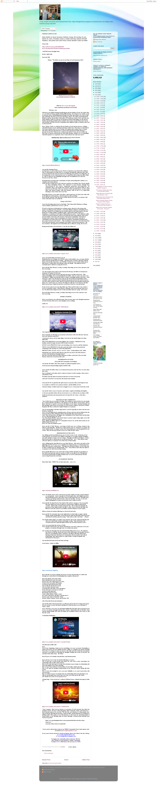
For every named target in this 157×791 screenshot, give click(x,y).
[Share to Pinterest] (75, 747)
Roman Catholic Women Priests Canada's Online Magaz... (104, 201)
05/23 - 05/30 (100, 163)
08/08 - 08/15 (100, 139)
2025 (96, 86)
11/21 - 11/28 (99, 107)
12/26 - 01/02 (100, 96)
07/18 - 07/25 (100, 146)
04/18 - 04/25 (100, 174)
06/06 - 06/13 (100, 159)
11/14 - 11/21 (99, 109)
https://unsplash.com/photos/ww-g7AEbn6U (66, 97)
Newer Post (46, 760)
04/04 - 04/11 (99, 178)
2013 (96, 248)
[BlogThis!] (71, 747)
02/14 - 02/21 (100, 218)
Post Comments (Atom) (55, 763)
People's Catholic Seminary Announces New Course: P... (104, 204)
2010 (96, 255)
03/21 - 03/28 (100, 182)
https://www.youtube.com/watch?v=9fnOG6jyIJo (55, 307)
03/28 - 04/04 (100, 180)
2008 (96, 259)
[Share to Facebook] (74, 747)
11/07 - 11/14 (99, 111)
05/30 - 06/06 (100, 161)
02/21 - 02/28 (100, 215)
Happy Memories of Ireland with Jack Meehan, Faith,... (104, 194)
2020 (96, 233)
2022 (96, 92)
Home (66, 760)
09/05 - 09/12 (100, 131)
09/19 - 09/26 (100, 126)
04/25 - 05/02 (100, 171)
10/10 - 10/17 (100, 120)
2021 (96, 94)
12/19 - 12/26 (100, 98)
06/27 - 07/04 (100, 152)
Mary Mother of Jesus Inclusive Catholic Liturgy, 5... (104, 187)
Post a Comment (48, 753)
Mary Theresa (98, 41)
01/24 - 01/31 (100, 224)
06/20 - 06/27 (100, 154)
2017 (96, 240)
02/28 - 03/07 (100, 213)
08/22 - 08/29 (100, 135)
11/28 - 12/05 (99, 105)
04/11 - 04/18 (99, 176)
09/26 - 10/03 (100, 124)
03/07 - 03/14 (100, 211)
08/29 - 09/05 (100, 133)
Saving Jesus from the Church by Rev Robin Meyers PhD (104, 197)
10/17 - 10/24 (100, 118)
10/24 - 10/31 (100, 116)
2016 (96, 242)
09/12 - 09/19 (100, 128)
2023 (96, 90)
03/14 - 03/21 (100, 184)
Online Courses (97, 71)
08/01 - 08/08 (100, 141)
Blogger (95, 778)
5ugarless (83, 778)
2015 (96, 244)
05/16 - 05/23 (100, 165)
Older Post (86, 760)
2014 (96, 246)
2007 (96, 261)
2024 (96, 88)
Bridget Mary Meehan (100, 39)
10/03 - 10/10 (100, 122)
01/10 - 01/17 (100, 228)
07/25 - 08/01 (100, 144)
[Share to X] (72, 747)
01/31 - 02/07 (100, 222)
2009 (96, 257)
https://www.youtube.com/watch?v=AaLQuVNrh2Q (56, 642)
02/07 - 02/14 (100, 220)
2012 (96, 250)
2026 (96, 84)
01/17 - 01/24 (100, 226)
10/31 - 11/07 (99, 113)
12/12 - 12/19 (100, 100)
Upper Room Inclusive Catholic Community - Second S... (104, 208)
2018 (96, 237)
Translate (53, 30)
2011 (96, 252)
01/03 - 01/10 (100, 230)
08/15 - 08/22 (100, 137)
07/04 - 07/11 (99, 150)
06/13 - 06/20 (100, 156)
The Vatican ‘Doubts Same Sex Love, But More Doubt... (104, 190)
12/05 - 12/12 (100, 103)
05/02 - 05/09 (100, 169)
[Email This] (69, 747)
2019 (96, 235)
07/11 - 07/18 (99, 148)
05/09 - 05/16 (100, 167)
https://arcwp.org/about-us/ (100, 55)
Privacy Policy (96, 61)
